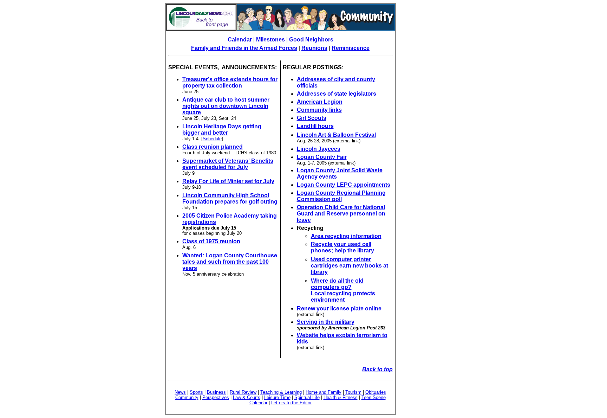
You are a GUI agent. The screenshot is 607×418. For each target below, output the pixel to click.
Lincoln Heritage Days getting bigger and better (221, 129)
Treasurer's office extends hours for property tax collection (230, 82)
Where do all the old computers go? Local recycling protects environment (343, 290)
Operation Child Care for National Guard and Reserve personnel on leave (341, 213)
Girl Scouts (311, 118)
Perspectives (215, 397)
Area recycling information (346, 236)
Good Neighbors (311, 40)
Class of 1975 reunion (211, 241)
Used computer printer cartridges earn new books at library (349, 265)
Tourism (353, 392)
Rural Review (243, 392)
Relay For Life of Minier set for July (228, 181)
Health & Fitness (341, 397)
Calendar (240, 40)
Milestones (270, 40)
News (180, 392)
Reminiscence (351, 48)
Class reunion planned (212, 147)
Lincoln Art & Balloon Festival (336, 135)
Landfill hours (315, 126)
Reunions (314, 48)
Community (186, 397)
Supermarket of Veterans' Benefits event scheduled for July (227, 164)
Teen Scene (373, 397)
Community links (319, 110)
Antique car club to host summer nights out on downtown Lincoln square (225, 106)
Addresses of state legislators (336, 94)
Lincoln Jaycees (318, 149)
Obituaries (375, 392)
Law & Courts (246, 397)
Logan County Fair (322, 157)
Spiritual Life (307, 397)
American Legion (319, 102)
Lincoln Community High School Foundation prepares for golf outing (230, 198)
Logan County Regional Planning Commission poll (341, 196)
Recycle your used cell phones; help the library (342, 247)
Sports (196, 392)
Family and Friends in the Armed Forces (244, 48)
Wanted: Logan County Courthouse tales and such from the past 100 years (229, 261)
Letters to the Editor (291, 402)
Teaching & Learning (281, 392)
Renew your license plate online (339, 308)
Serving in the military (325, 322)
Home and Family (323, 392)
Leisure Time (277, 397)
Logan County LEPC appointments (343, 185)
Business (216, 392)
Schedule (212, 138)
